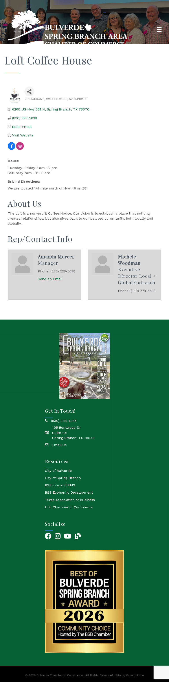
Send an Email (50, 279)
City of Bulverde (58, 471)
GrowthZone (135, 675)
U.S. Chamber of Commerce (69, 507)
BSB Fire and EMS (60, 485)
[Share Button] (29, 91)
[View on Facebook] (11, 149)
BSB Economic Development (69, 492)
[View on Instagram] (20, 149)
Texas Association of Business (70, 500)
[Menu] (159, 29)
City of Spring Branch (63, 478)
